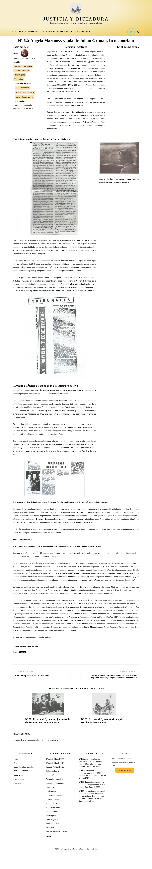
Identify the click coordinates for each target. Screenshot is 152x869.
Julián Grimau (51, 791)
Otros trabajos (82, 31)
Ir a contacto (125, 770)
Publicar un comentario (22, 105)
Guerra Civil (51, 787)
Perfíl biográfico (52, 820)
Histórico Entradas (20, 771)
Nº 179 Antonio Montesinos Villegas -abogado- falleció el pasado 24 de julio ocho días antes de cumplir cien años (90, 762)
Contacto (17, 783)
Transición (18, 79)
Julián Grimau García (24, 97)
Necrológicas (19, 75)
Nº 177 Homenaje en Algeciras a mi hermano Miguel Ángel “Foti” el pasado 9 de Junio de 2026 (92, 784)
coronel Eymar (52, 775)
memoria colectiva (21, 71)
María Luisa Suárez (53, 803)
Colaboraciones (52, 771)
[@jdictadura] (131, 32)
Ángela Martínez (22, 88)
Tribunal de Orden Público (56, 832)
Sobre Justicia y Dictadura (42, 31)
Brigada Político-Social (25, 92)
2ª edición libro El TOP (55, 763)
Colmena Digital (92, 849)
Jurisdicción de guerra (23, 66)
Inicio (14, 31)
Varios (48, 836)
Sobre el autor (64, 31)
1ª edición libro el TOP (55, 759)
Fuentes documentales (55, 783)
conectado (34, 740)
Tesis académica (52, 824)
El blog (23, 31)
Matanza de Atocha (53, 807)
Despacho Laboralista (54, 779)
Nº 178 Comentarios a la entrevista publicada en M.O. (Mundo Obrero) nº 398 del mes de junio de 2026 (92, 774)
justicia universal (52, 799)
